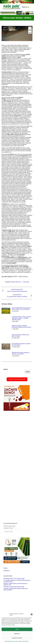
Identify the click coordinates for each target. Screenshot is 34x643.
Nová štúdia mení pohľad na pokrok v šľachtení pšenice (21, 344)
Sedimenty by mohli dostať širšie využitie (14, 586)
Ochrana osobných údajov (23, 641)
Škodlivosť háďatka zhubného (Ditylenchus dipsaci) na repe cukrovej (21, 326)
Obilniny (5, 27)
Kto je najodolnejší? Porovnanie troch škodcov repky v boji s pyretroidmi (21, 308)
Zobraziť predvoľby (17, 638)
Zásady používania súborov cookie (11, 641)
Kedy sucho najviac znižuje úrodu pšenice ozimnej (20, 335)
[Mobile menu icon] (31, 7)
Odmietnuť (17, 633)
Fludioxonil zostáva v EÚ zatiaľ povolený (14, 578)
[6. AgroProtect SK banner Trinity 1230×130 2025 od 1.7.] (17, 3)
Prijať (17, 629)
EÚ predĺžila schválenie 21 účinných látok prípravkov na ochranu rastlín (17, 581)
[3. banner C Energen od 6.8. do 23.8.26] (17, 14)
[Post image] (6, 311)
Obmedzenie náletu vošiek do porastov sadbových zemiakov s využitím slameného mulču (21, 318)
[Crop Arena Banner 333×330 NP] (17, 562)
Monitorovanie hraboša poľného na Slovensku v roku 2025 (20, 353)
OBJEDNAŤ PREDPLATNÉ (17, 379)
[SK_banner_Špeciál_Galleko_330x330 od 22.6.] (17, 410)
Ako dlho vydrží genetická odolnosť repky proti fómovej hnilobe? (15, 589)
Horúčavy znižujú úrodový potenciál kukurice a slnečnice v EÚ (15, 584)
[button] (31, 614)
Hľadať (6, 369)
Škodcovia (5, 29)
